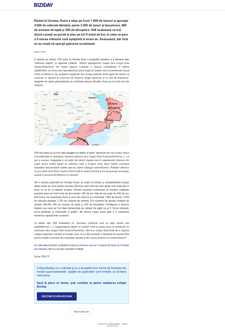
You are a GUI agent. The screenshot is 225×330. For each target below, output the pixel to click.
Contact (124, 324)
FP (48, 256)
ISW (43, 256)
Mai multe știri (81, 311)
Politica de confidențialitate (109, 324)
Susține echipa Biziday (56, 296)
